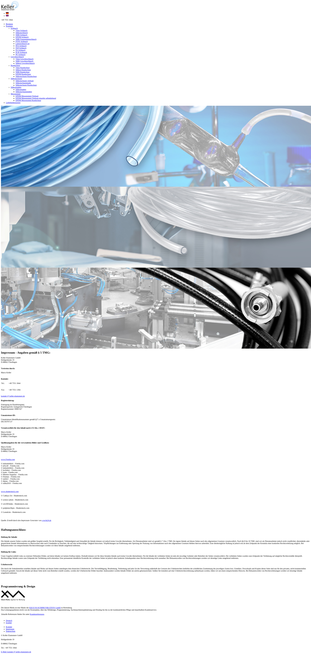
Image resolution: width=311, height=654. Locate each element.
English (9, 623)
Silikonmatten (16, 87)
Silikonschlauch (22, 33)
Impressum (10, 629)
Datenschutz (10, 631)
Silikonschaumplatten (24, 92)
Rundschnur (15, 65)
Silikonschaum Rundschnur (26, 76)
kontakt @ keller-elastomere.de (13, 396)
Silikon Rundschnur (23, 70)
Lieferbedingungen (13, 103)
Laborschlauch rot (22, 44)
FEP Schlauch (21, 48)
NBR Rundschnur (23, 72)
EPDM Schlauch (22, 37)
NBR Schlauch (21, 35)
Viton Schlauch (21, 30)
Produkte (9, 26)
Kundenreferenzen (37, 614)
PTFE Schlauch (22, 41)
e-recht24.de (46, 520)
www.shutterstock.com (10, 491)
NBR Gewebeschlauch (24, 61)
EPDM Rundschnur (23, 74)
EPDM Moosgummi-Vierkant (27, 96)
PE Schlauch (20, 55)
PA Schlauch (20, 50)
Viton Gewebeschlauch (24, 59)
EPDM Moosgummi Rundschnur (28, 100)
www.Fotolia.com (8, 459)
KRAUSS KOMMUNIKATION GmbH (45, 608)
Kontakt (9, 627)
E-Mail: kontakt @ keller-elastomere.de (16, 652)
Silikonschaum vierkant (25, 81)
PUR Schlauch (21, 52)
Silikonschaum (16, 79)
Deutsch (9, 621)
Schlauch (14, 28)
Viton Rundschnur (23, 68)
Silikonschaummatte (23, 83)
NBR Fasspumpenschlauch (26, 39)
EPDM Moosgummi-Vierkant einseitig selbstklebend (36, 98)
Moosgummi (15, 94)
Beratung (9, 24)
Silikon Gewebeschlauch (25, 63)
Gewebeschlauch (17, 57)
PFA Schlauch (21, 46)
